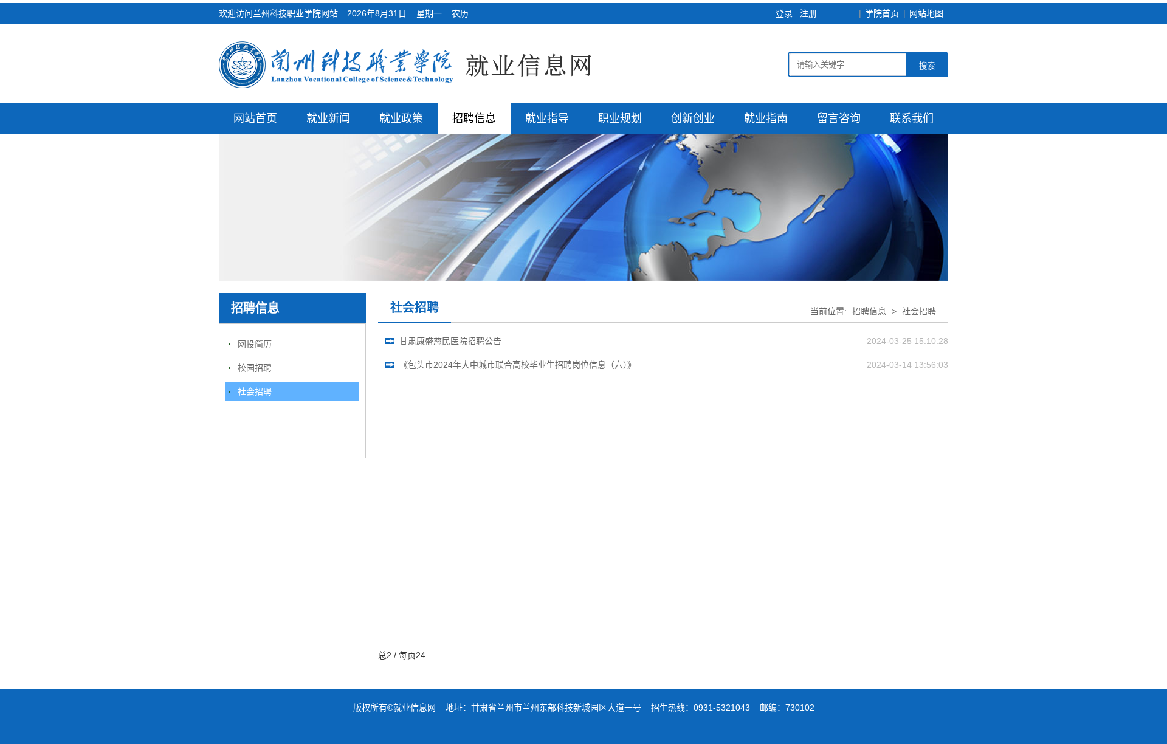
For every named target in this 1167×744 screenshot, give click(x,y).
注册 (808, 13)
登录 (784, 13)
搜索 (927, 66)
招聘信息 (474, 118)
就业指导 (547, 118)
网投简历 (255, 344)
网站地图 (926, 13)
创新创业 (693, 118)
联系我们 (912, 118)
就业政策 (401, 118)
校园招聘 (255, 368)
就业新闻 (328, 118)
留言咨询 (839, 118)
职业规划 (620, 118)
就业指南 (766, 118)
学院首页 (882, 13)
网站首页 (255, 118)
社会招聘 (255, 391)
